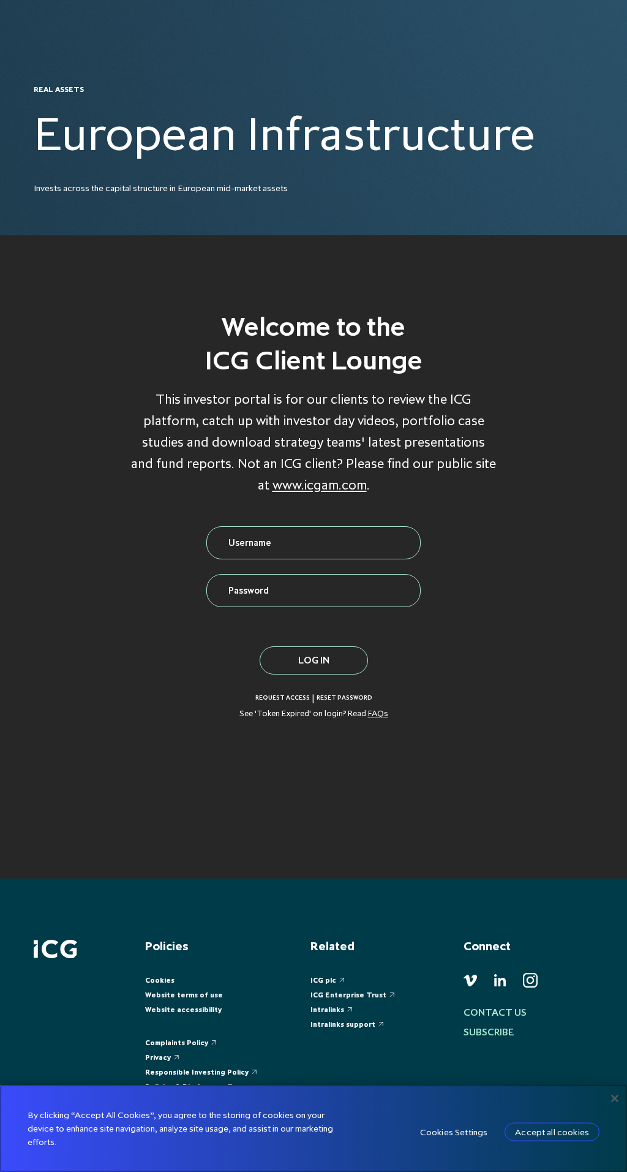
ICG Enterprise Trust (348, 994)
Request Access (282, 698)
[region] (313, 1128)
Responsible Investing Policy (197, 1071)
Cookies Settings (453, 1132)
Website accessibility (183, 1009)
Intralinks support (342, 1024)
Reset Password (344, 698)
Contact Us (495, 1012)
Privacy (158, 1057)
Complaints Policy (176, 1042)
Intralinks (327, 1009)
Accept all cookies (552, 1132)
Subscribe (489, 1032)
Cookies (160, 980)
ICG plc (323, 980)
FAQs (378, 713)
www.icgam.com (319, 485)
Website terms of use (184, 994)
